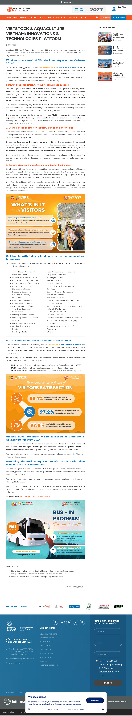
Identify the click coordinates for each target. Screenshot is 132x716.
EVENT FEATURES (46, 649)
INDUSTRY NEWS (46, 653)
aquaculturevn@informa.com (21, 659)
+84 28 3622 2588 (16, 663)
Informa (66, 2)
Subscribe (105, 17)
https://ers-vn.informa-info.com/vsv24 (35, 497)
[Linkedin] (75, 586)
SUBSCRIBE (44, 661)
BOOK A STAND (46, 657)
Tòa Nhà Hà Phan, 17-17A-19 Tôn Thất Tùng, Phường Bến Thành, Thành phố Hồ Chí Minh (21, 651)
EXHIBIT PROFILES (47, 638)
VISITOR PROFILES (47, 642)
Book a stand (119, 17)
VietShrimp (72, 17)
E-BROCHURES (46, 646)
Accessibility (8, 712)
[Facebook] (82, 586)
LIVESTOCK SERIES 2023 (49, 665)
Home (8, 17)
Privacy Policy (24, 712)
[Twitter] (79, 586)
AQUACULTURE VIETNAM (49, 634)
